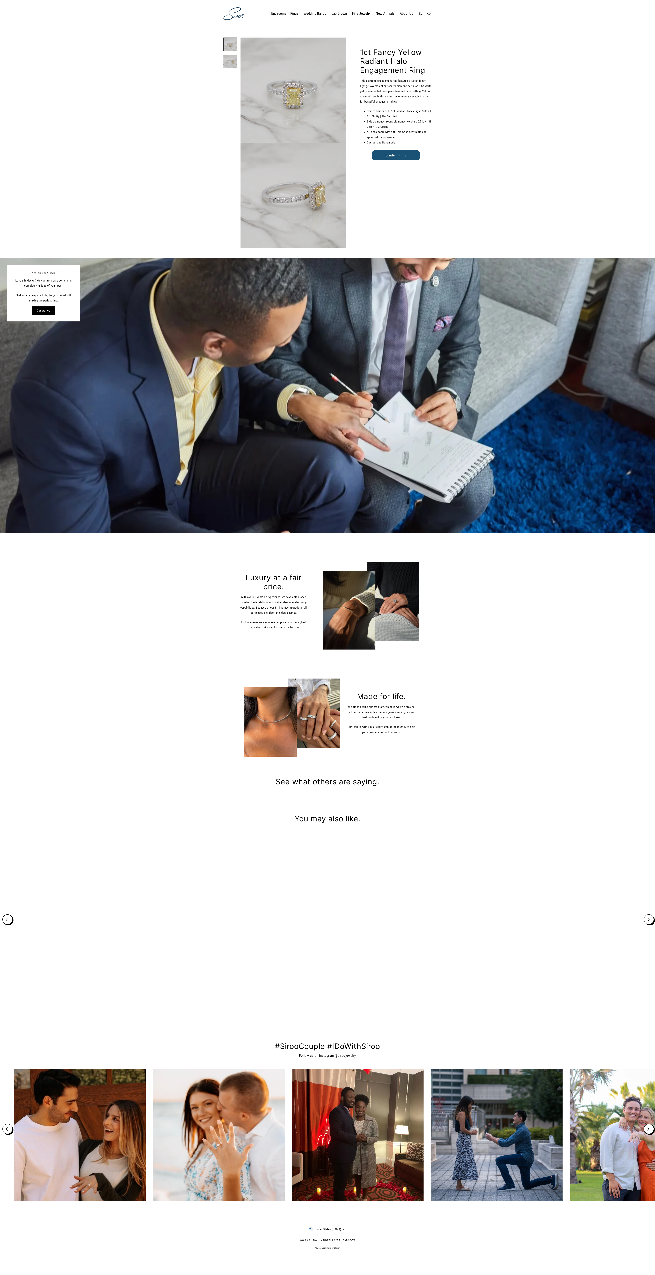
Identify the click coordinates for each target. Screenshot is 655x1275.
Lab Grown (339, 13)
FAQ (315, 1239)
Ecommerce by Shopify (331, 1248)
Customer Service (330, 1239)
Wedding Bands (315, 13)
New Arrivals (385, 13)
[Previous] (7, 919)
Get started (43, 310)
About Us (406, 13)
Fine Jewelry (361, 13)
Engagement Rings (285, 13)
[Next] (649, 919)
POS (316, 1248)
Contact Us (349, 1239)
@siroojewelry (345, 1056)
